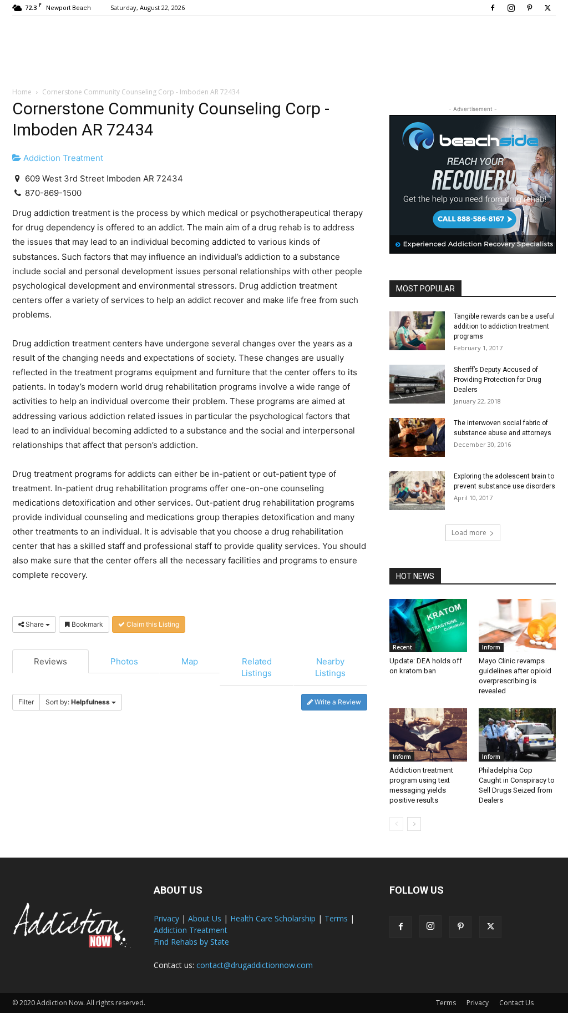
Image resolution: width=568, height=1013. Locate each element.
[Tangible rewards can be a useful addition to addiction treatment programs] (417, 330)
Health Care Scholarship (273, 918)
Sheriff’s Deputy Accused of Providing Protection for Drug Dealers (497, 380)
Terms (336, 918)
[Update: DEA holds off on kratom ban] (428, 625)
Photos (124, 661)
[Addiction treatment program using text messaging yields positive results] (428, 735)
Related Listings (256, 667)
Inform (491, 647)
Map (189, 661)
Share (34, 624)
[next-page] (414, 824)
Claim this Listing (152, 624)
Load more (469, 532)
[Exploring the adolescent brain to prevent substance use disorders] (417, 490)
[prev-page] (396, 824)
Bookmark (86, 624)
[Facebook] (492, 8)
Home (22, 92)
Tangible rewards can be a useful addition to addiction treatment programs (504, 326)
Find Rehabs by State (191, 941)
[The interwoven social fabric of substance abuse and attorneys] (417, 437)
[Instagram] (511, 8)
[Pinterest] (529, 8)
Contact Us (516, 1002)
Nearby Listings (330, 667)
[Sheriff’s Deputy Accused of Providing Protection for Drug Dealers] (417, 384)
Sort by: (77, 702)
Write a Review (337, 702)
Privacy (166, 918)
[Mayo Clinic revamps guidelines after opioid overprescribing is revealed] (517, 625)
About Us (204, 918)
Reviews (50, 661)
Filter (26, 702)
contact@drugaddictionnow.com (254, 965)
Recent (402, 647)
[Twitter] (547, 8)
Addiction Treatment (62, 158)
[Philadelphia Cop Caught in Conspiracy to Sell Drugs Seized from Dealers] (517, 735)
